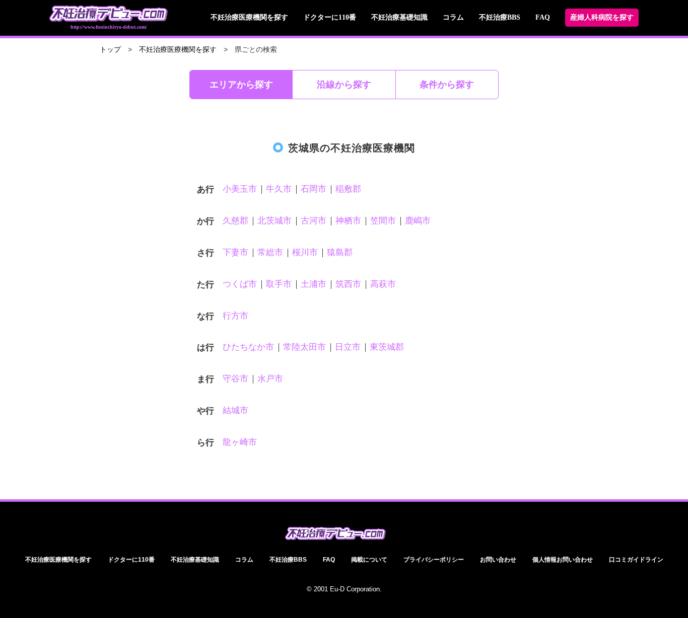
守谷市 (235, 378)
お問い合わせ (498, 559)
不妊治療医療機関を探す (249, 17)
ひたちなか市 (248, 347)
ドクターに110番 (329, 17)
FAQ (542, 17)
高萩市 (383, 284)
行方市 (235, 316)
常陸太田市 (304, 347)
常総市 (270, 252)
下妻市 (235, 252)
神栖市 (348, 220)
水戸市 (270, 378)
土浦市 (313, 284)
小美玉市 (240, 189)
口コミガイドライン (636, 559)
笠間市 (383, 220)
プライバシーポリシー (433, 559)
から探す (241, 85)
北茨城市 (274, 220)
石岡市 (313, 189)
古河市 (313, 220)
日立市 (348, 347)
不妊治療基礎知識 (399, 17)
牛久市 (279, 189)
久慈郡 (235, 220)
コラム (453, 17)
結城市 (235, 410)
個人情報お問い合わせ (562, 559)
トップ (110, 49)
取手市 (279, 284)
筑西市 (348, 284)
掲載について (369, 559)
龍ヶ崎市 (240, 442)
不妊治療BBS (499, 17)
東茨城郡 (387, 347)
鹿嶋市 (418, 220)
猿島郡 (340, 252)
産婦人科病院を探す (602, 17)
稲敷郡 (348, 189)
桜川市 (305, 252)
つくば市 (240, 284)
